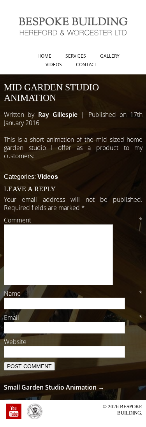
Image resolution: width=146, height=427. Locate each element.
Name (73, 293)
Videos (54, 64)
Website (15, 341)
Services (75, 56)
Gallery (110, 56)
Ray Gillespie (57, 114)
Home (44, 56)
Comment (73, 220)
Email (73, 317)
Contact (86, 64)
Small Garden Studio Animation (54, 387)
